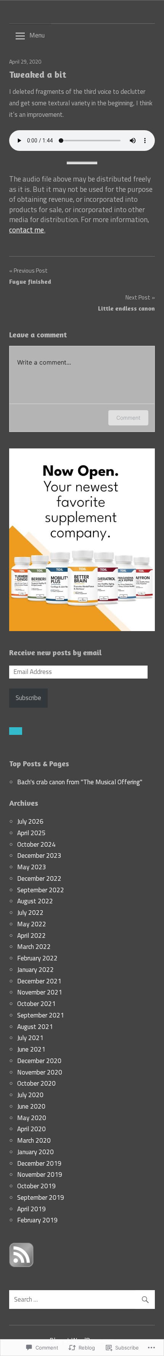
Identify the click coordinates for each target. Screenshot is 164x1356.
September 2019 (40, 1197)
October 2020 (36, 1083)
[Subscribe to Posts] (21, 1265)
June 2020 (31, 1106)
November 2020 (39, 1072)
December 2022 (39, 878)
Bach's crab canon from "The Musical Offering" (79, 782)
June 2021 (31, 1049)
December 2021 (39, 981)
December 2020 (39, 1061)
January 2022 (35, 970)
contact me (26, 229)
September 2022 (40, 890)
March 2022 (34, 947)
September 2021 (40, 1015)
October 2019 (36, 1186)
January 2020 (35, 1152)
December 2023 (39, 855)
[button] (15, 731)
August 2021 (35, 1027)
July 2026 (30, 821)
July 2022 (30, 913)
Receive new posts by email (55, 652)
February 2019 (37, 1220)
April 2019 (31, 1209)
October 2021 (36, 1004)
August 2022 (35, 901)
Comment (128, 417)
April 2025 (31, 833)
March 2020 (34, 1140)
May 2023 (31, 867)
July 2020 (30, 1095)
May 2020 (31, 1118)
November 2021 (39, 992)
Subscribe (28, 698)
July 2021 (30, 1038)
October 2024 (36, 844)
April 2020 (31, 1129)
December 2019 (39, 1163)
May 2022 (31, 924)
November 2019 (39, 1174)
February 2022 (37, 958)
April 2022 (31, 936)
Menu (37, 35)
